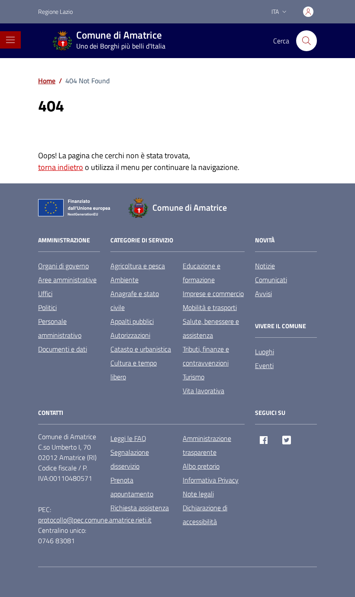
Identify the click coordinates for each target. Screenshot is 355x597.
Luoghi (264, 351)
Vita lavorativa (203, 390)
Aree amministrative (67, 279)
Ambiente (124, 279)
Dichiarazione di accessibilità (205, 514)
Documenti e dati (62, 349)
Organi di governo (63, 266)
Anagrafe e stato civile (134, 300)
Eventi (264, 365)
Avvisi (263, 293)
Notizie (265, 266)
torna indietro (60, 167)
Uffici (45, 293)
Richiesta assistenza (139, 507)
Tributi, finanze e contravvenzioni (206, 356)
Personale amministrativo (59, 328)
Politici (47, 307)
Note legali (198, 494)
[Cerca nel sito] (306, 40)
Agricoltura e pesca (137, 266)
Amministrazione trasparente (207, 445)
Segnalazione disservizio (129, 459)
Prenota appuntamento (131, 487)
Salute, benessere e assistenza (211, 328)
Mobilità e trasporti (210, 307)
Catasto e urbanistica (140, 349)
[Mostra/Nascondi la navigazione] (10, 40)
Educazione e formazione (201, 273)
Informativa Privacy (211, 480)
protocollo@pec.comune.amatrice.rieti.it (95, 520)
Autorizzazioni (130, 335)
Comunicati (271, 279)
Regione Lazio (55, 11)
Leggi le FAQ (128, 438)
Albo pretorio (201, 466)
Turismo (193, 377)
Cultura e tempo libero (133, 370)
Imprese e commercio (213, 293)
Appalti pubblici (132, 321)
